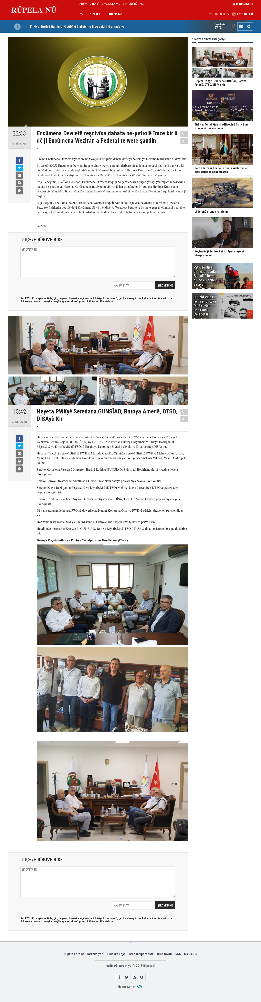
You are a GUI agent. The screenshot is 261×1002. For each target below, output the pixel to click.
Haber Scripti (127, 987)
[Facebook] (19, 160)
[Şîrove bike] (19, 190)
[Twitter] (19, 168)
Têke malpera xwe (141, 954)
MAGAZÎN (190, 954)
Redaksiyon (95, 954)
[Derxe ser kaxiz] (19, 183)
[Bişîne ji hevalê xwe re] (19, 175)
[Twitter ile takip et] (126, 977)
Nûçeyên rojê (115, 954)
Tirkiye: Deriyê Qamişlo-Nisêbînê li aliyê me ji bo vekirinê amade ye (77, 26)
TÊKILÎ (95, 3)
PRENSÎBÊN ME (134, 3)
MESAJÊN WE (112, 3)
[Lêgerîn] (249, 26)
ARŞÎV (83, 3)
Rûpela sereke (74, 954)
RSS (178, 954)
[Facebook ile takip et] (119, 977)
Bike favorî (164, 954)
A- (184, 141)
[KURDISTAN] (83, 14)
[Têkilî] (241, 26)
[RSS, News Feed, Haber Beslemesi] (134, 977)
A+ (184, 134)
